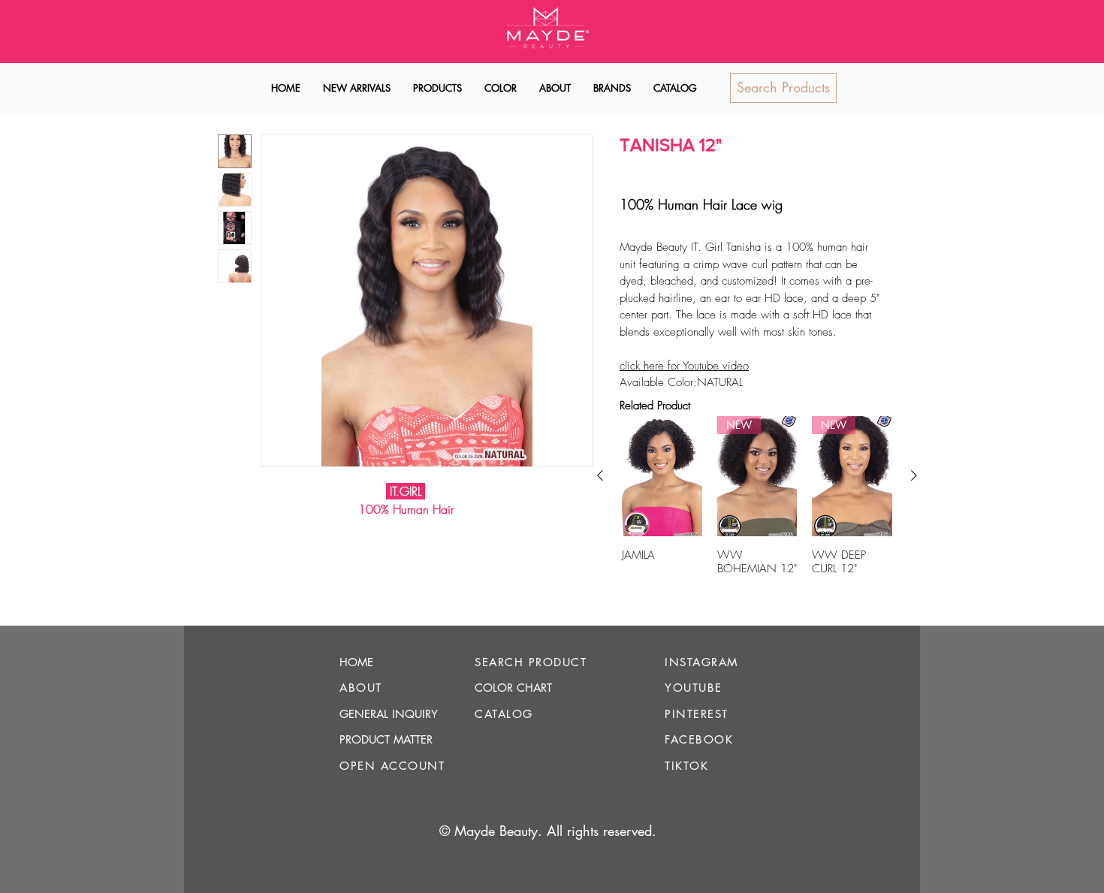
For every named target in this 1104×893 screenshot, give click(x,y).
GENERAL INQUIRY (388, 714)
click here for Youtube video (684, 365)
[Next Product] (914, 475)
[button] (437, 88)
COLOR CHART (513, 687)
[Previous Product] (600, 475)
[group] (757, 509)
